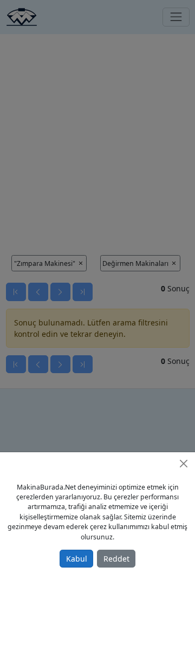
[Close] (183, 463)
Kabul (76, 558)
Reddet (116, 558)
